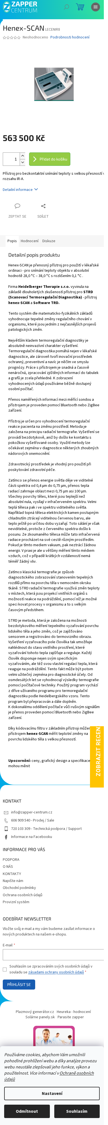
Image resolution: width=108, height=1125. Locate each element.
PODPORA (11, 859)
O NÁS (8, 866)
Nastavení (52, 1093)
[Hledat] (66, 7)
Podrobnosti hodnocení (69, 37)
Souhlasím (77, 1111)
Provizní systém (16, 902)
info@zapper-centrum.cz (31, 812)
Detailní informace (18, 190)
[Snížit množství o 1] (22, 162)
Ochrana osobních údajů (22, 895)
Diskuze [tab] (48, 241)
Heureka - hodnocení (74, 1012)
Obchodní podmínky (19, 888)
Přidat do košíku (53, 159)
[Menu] (95, 7)
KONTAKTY (12, 874)
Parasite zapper (71, 1017)
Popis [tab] (12, 241)
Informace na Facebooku (31, 837)
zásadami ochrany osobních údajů (56, 972)
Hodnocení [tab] (29, 241)
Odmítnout (27, 1111)
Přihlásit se (19, 984)
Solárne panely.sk (40, 1017)
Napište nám (13, 881)
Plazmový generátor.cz (35, 1012)
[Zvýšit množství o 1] (22, 156)
